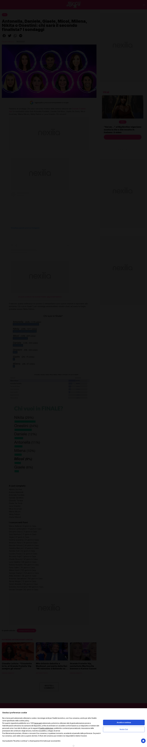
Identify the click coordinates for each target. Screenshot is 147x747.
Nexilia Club (124, 729)
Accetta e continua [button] (124, 722)
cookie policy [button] (24, 721)
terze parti (38, 723)
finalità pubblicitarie (46, 728)
